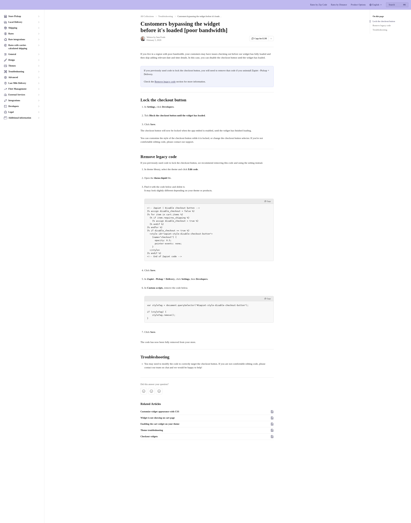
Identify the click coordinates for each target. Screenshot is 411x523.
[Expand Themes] (38, 66)
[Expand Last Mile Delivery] (38, 83)
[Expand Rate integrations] (38, 39)
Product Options (358, 5)
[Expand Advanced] (38, 77)
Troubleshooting (165, 16)
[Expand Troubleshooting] (38, 71)
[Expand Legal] (38, 112)
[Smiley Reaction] (159, 391)
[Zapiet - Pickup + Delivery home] (3, 4)
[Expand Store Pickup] (38, 16)
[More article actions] (271, 38)
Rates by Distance (339, 5)
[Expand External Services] (38, 95)
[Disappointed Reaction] (143, 391)
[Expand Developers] (38, 106)
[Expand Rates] (38, 33)
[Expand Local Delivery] (38, 22)
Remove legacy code (165, 81)
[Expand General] (38, 54)
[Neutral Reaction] (151, 391)
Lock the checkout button (384, 21)
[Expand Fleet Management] (38, 89)
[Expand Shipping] (38, 28)
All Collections (147, 16)
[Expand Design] (38, 60)
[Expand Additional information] (38, 118)
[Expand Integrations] (38, 100)
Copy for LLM (260, 38)
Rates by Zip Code (318, 5)
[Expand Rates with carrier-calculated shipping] (38, 45)
